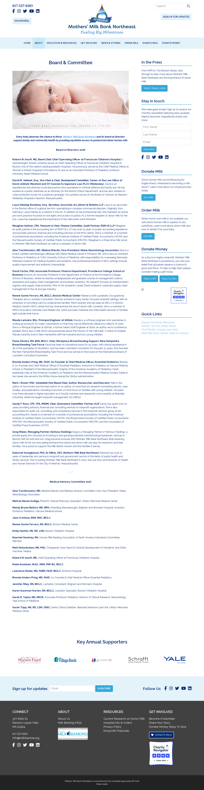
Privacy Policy (112, 726)
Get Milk (148, 236)
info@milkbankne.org (25, 738)
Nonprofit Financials (116, 730)
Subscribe (149, 149)
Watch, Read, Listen (154, 88)
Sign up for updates (176, 16)
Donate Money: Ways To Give (167, 726)
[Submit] (188, 6)
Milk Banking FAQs (70, 722)
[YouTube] (31, 11)
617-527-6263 (22, 6)
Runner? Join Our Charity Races (158, 326)
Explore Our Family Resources (158, 322)
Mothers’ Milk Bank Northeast (79, 136)
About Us (64, 718)
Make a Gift (150, 278)
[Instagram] (19, 11)
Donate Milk (163, 735)
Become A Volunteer (162, 718)
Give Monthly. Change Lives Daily (159, 329)
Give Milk (148, 197)
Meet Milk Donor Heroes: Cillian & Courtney (164, 333)
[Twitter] (25, 11)
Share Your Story (159, 722)
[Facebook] (13, 11)
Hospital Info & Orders (117, 722)
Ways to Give (169, 278)
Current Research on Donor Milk (124, 718)
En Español (21, 20)
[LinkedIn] (38, 11)
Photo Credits (102, 784)
